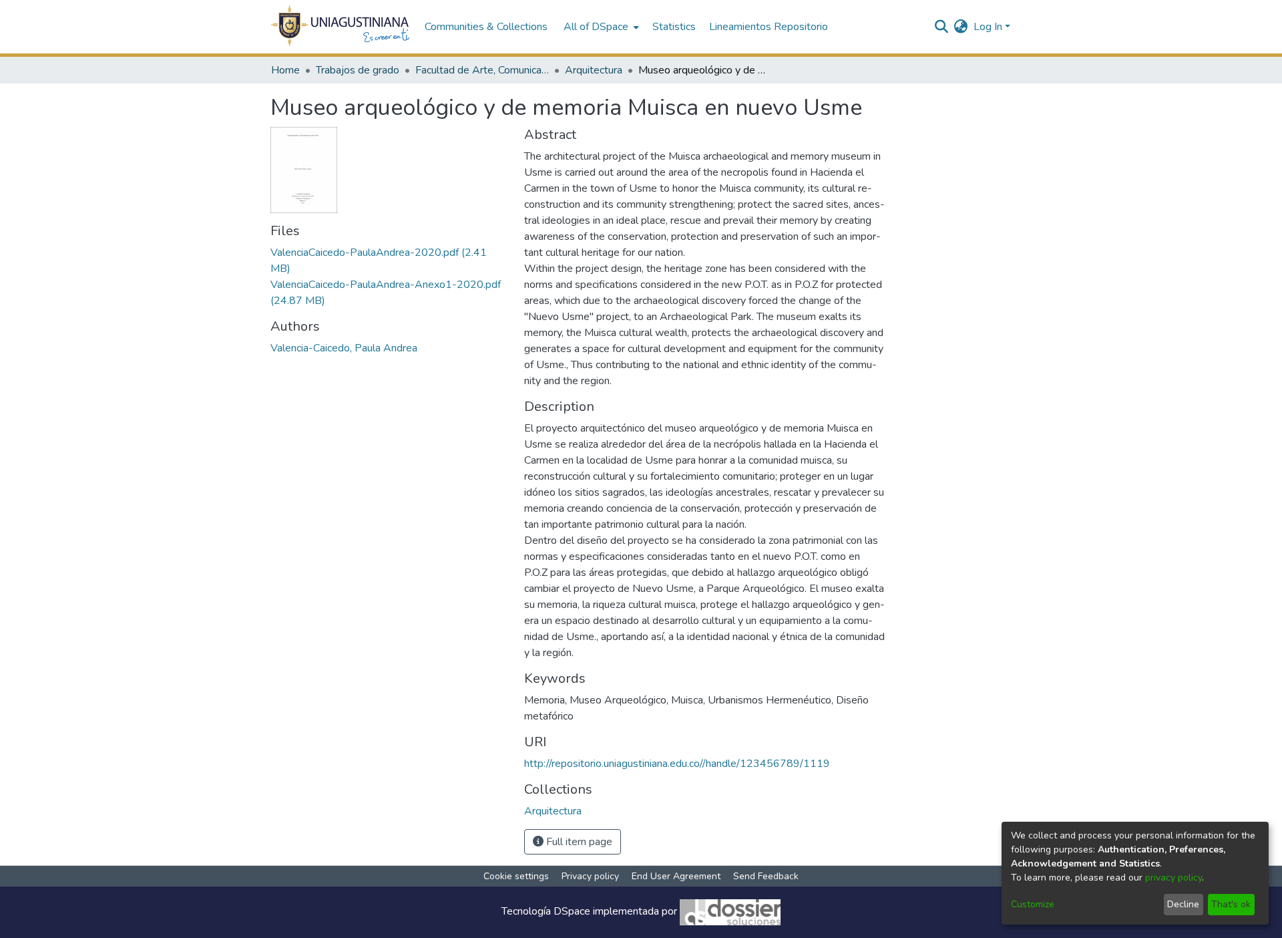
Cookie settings (516, 876)
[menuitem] (600, 26)
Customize (1032, 904)
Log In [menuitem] (988, 26)
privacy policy (1173, 877)
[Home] (340, 26)
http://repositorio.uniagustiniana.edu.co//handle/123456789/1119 (677, 763)
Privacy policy (590, 876)
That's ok (1231, 904)
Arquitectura (593, 70)
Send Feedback (766, 876)
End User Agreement (676, 876)
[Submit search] (941, 27)
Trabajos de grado (357, 70)
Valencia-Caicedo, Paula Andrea (343, 348)
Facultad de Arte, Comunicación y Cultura (482, 70)
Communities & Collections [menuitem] (486, 26)
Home (285, 70)
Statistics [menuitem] (674, 26)
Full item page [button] (578, 841)
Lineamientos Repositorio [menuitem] (768, 26)
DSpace (572, 912)
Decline (1183, 904)
